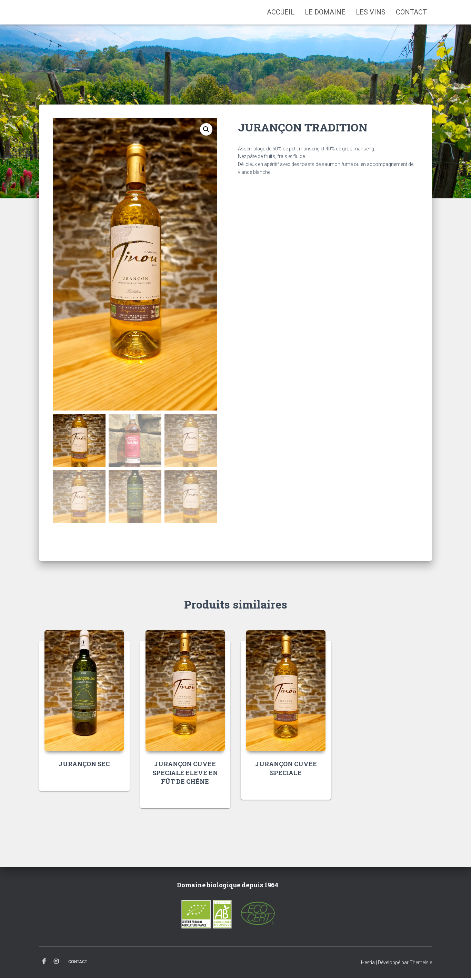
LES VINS (370, 12)
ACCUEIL (280, 12)
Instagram (56, 961)
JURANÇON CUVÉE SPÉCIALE (286, 768)
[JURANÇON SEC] (84, 690)
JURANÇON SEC (84, 764)
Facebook (44, 961)
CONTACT (411, 12)
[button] (206, 129)
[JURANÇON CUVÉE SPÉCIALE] (285, 690)
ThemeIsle (421, 962)
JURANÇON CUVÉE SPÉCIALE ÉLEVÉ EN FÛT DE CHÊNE (185, 772)
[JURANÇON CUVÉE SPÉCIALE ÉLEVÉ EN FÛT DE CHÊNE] (185, 690)
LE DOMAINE (325, 12)
